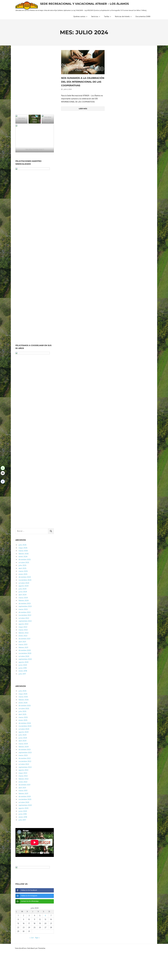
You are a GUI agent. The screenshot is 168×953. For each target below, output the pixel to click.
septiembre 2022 (25, 621)
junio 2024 (23, 591)
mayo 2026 (23, 547)
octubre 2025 (24, 562)
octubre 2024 (24, 583)
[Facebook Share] (3, 481)
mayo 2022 (23, 627)
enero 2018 (23, 671)
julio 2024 (22, 588)
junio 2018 (23, 668)
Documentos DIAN (143, 16)
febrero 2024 (24, 600)
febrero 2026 (23, 553)
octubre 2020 (24, 656)
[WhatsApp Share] (3, 468)
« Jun (32, 937)
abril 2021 (22, 641)
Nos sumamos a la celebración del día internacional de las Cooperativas (82, 82)
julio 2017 (22, 673)
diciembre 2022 (25, 612)
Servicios (94, 16)
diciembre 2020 (25, 650)
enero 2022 (23, 635)
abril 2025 (22, 568)
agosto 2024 (23, 586)
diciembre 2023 (25, 603)
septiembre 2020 (25, 659)
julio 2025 (22, 565)
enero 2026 (23, 556)
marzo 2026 (23, 550)
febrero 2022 (23, 632)
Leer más (83, 109)
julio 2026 (22, 545)
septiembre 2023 (25, 606)
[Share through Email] (3, 473)
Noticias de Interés (122, 16)
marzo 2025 (23, 571)
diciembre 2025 (25, 559)
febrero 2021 (23, 647)
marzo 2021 (23, 644)
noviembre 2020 (25, 653)
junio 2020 (23, 665)
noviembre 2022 (25, 615)
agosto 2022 (23, 624)
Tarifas (106, 16)
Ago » (37, 937)
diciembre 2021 (24, 638)
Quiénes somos (79, 16)
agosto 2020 (23, 662)
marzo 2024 (23, 597)
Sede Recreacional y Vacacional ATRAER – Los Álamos (84, 3)
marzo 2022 (23, 629)
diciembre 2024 (25, 577)
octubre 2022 (24, 618)
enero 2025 (23, 574)
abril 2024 (22, 594)
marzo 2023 (23, 609)
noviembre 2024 (25, 580)
